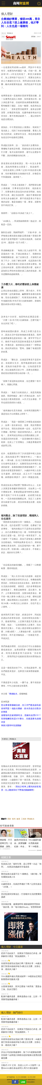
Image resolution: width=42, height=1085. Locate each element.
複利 (14, 819)
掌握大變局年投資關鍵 (11, 725)
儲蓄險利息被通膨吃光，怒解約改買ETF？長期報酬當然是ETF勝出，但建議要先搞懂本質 (21, 718)
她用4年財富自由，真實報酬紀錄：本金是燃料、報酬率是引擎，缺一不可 (20, 843)
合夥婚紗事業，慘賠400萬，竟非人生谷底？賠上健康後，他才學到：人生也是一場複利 (20, 22)
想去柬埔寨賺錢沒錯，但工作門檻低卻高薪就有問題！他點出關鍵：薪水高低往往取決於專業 (21, 708)
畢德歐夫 (30, 819)
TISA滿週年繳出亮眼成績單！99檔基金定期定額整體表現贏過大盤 (34, 843)
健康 (18, 819)
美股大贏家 (9, 39)
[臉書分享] (16, 1082)
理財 (9, 819)
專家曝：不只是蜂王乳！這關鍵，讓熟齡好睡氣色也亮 (6, 843)
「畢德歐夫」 (13, 694)
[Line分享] (23, 1082)
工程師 (23, 819)
